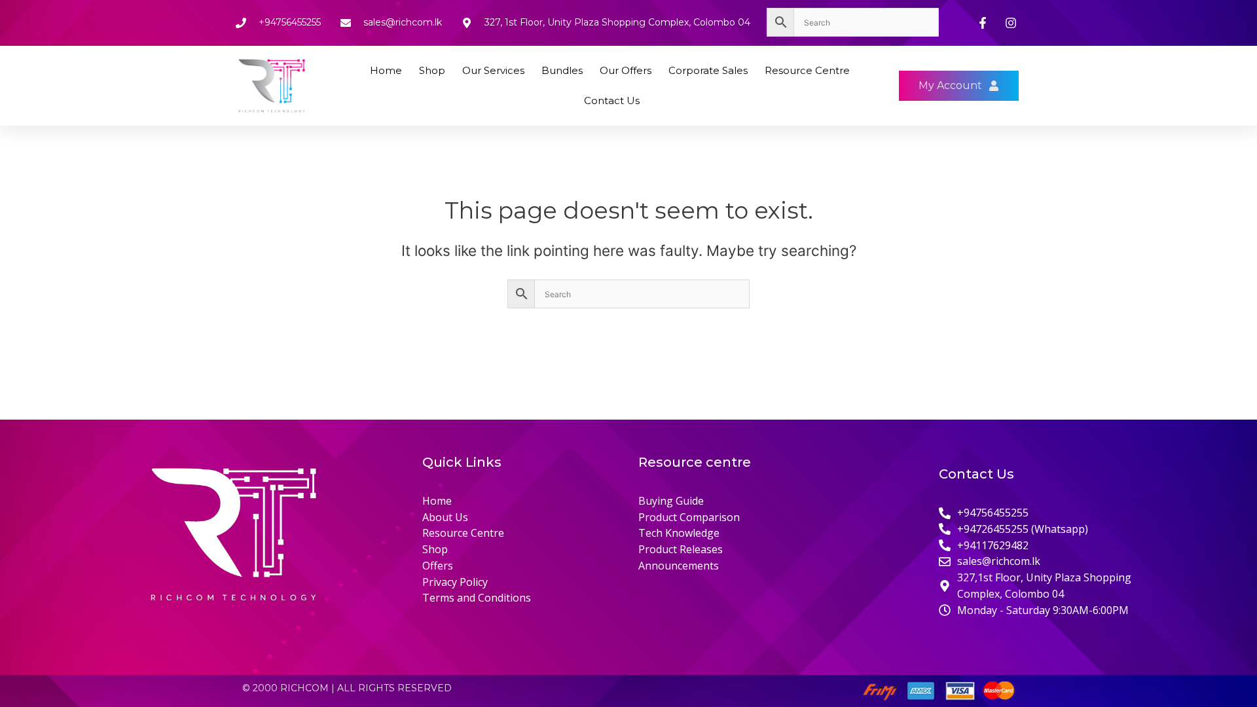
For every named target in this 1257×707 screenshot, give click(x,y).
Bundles (562, 70)
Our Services (493, 70)
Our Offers (625, 70)
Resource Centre (807, 70)
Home (386, 70)
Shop (432, 70)
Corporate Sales (708, 70)
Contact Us (612, 100)
